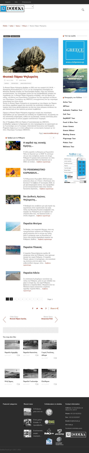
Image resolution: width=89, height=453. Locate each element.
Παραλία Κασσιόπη (30, 352)
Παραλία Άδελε (31, 273)
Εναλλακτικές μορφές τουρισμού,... (38, 433)
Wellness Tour (68, 146)
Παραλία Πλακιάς (32, 247)
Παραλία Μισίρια (32, 223)
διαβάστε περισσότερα (43, 162)
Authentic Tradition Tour (72, 110)
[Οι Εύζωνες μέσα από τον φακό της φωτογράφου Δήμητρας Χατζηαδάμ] (27, 412)
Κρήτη (18, 26)
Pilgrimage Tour (69, 138)
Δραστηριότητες (26, 83)
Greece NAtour (69, 130)
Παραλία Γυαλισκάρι (30, 381)
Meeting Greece (69, 134)
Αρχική (7, 2)
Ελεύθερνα (45, 381)
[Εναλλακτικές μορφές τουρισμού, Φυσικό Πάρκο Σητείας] (27, 433)
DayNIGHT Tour (69, 118)
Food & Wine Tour (70, 122)
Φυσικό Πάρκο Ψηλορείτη (20, 76)
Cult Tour (66, 114)
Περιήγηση (14, 83)
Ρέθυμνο (24, 26)
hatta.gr (70, 424)
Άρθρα (11, 26)
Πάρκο (7, 83)
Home (5, 26)
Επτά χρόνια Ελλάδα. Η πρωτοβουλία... (38, 422)
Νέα (16, 2)
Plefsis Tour (68, 142)
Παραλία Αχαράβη (11, 352)
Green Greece (15, 36)
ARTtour (66, 106)
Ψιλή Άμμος (9, 381)
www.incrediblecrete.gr (50, 133)
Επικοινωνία (26, 2)
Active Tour (67, 102)
